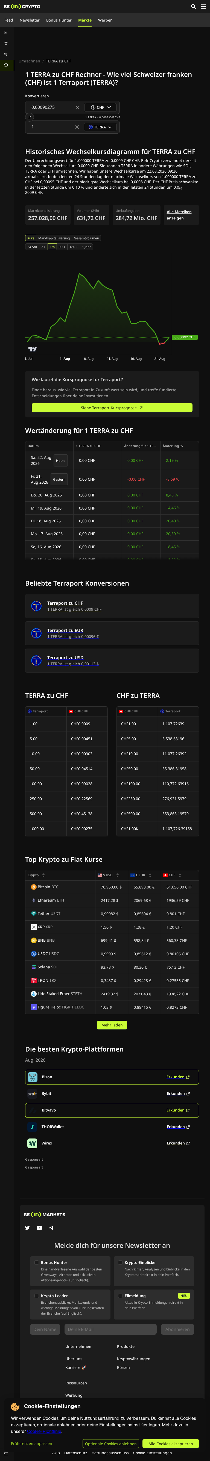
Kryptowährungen (133, 1358)
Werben (105, 20)
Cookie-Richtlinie (44, 1431)
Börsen (123, 1367)
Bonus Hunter (59, 20)
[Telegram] (51, 1228)
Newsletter (30, 20)
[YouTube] (39, 1228)
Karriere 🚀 (75, 1367)
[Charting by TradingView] (32, 349)
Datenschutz (75, 1452)
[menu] (7, 49)
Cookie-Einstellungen (152, 1452)
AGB (56, 1452)
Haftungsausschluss (110, 1452)
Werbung (74, 1395)
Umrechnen (29, 61)
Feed (8, 20)
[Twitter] (27, 1228)
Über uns (73, 1358)
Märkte (85, 20)
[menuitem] (7, 32)
